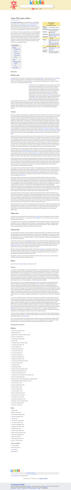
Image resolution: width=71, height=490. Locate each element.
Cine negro (45, 128)
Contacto (38, 488)
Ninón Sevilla (36, 172)
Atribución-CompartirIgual (32, 474)
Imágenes (36, 8)
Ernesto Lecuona (36, 153)
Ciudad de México (53, 35)
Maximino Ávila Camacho (16, 245)
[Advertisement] (35, 13)
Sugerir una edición (43, 478)
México (58, 35)
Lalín (51, 32)
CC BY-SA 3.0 (28, 486)
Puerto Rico (24, 151)
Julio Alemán (38, 216)
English (40, 8)
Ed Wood (38, 282)
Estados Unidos (30, 151)
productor (28, 25)
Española (50, 36)
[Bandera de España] (49, 32)
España (18, 23)
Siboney (30, 242)
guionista (52, 48)
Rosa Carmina (51, 42)
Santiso (41, 78)
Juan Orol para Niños (15, 475)
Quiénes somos (24, 488)
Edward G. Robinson (45, 129)
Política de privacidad (32, 488)
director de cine (34, 25)
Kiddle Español (13, 488)
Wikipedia (29, 487)
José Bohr (41, 132)
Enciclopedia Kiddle (30, 472)
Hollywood (36, 130)
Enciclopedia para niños (15, 20)
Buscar (52, 6)
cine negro (25, 32)
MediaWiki (45, 487)
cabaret (48, 142)
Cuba (31, 82)
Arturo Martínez (37, 218)
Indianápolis (49, 93)
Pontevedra (57, 78)
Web (33, 8)
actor (56, 47)
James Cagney (52, 129)
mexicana (54, 36)
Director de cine (51, 47)
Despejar (50, 6)
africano (33, 87)
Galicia (53, 32)
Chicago (12, 308)
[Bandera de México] (49, 35)
